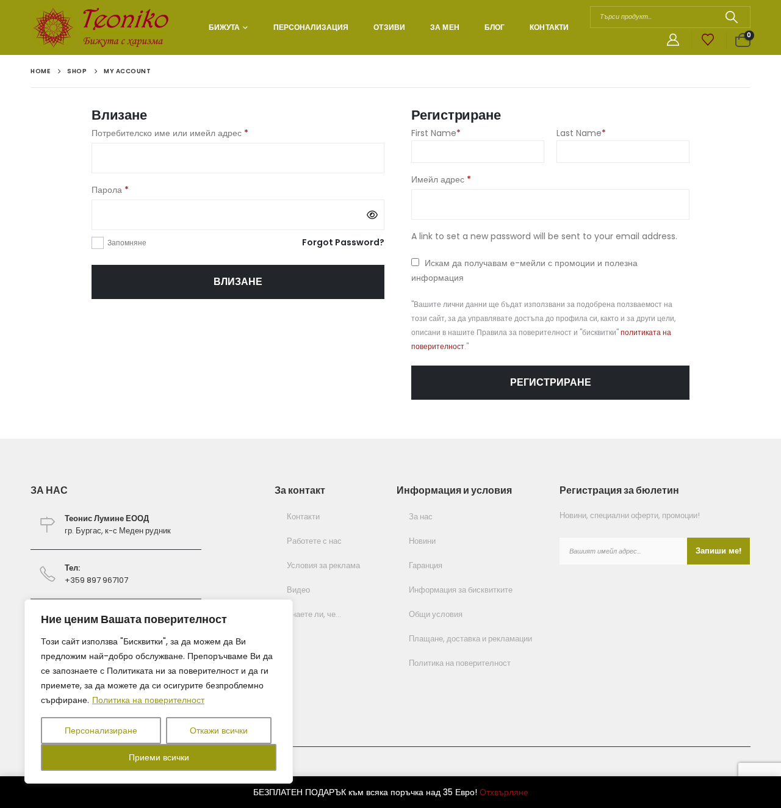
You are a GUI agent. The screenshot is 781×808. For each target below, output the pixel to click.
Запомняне (126, 242)
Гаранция (425, 565)
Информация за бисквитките (461, 590)
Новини (422, 541)
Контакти (549, 27)
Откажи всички (219, 730)
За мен (444, 27)
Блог (494, 27)
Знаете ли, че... (314, 614)
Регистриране (550, 382)
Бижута (224, 27)
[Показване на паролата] (372, 215)
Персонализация (311, 27)
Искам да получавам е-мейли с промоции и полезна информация (524, 270)
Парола (139, 189)
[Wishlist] (707, 40)
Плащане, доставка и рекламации (470, 638)
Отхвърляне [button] (504, 792)
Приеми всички (159, 757)
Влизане (238, 282)
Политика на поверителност (148, 700)
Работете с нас (314, 541)
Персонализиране (101, 730)
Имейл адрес (470, 179)
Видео (298, 590)
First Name (436, 133)
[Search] (731, 17)
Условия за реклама (323, 565)
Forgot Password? (343, 242)
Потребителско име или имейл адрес (199, 132)
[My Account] (673, 40)
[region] (158, 691)
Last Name (581, 133)
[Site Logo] (102, 27)
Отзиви (389, 27)
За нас (421, 516)
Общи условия (435, 614)
